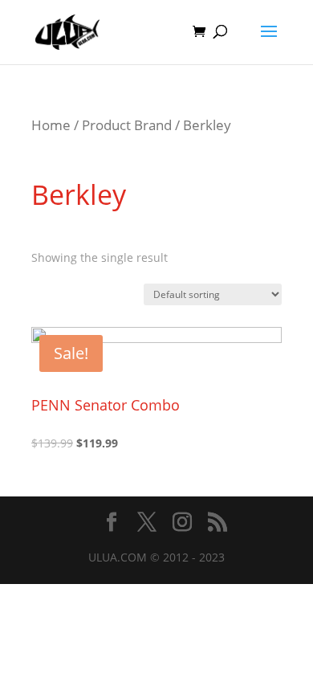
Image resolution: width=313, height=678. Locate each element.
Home (51, 125)
